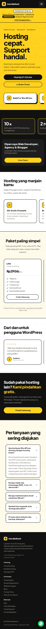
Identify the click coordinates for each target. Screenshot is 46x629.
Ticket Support (9, 609)
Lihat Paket (23, 160)
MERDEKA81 (8, 17)
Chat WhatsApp (10, 606)
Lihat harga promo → (23, 20)
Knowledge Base (10, 612)
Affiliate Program (10, 586)
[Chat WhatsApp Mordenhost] (41, 623)
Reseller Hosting (10, 569)
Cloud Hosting (9, 566)
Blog (5, 589)
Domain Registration (11, 583)
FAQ (5, 603)
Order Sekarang (22, 297)
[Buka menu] (41, 4)
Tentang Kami (9, 580)
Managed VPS (9, 572)
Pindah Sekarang (23, 410)
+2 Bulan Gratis (23, 84)
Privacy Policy (9, 592)
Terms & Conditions (11, 595)
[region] (23, 98)
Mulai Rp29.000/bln (23, 77)
